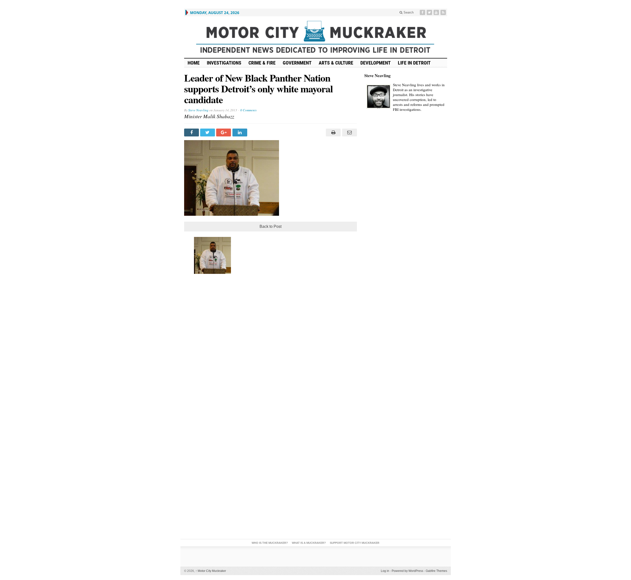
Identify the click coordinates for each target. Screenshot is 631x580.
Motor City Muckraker (210, 571)
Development (375, 63)
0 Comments (248, 110)
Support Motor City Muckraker (354, 542)
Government (297, 63)
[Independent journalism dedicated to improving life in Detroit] (315, 37)
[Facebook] (423, 12)
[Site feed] (443, 12)
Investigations (224, 63)
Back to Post (270, 226)
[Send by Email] (349, 132)
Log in (385, 571)
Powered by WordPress (407, 571)
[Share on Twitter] (208, 132)
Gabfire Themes (436, 571)
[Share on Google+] (224, 132)
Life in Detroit (414, 63)
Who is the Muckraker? (270, 542)
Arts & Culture (336, 63)
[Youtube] (436, 12)
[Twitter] (429, 12)
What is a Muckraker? (309, 542)
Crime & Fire (262, 63)
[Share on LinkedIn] (240, 132)
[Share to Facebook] (192, 132)
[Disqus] (270, 344)
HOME (194, 63)
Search (408, 12)
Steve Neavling (198, 110)
